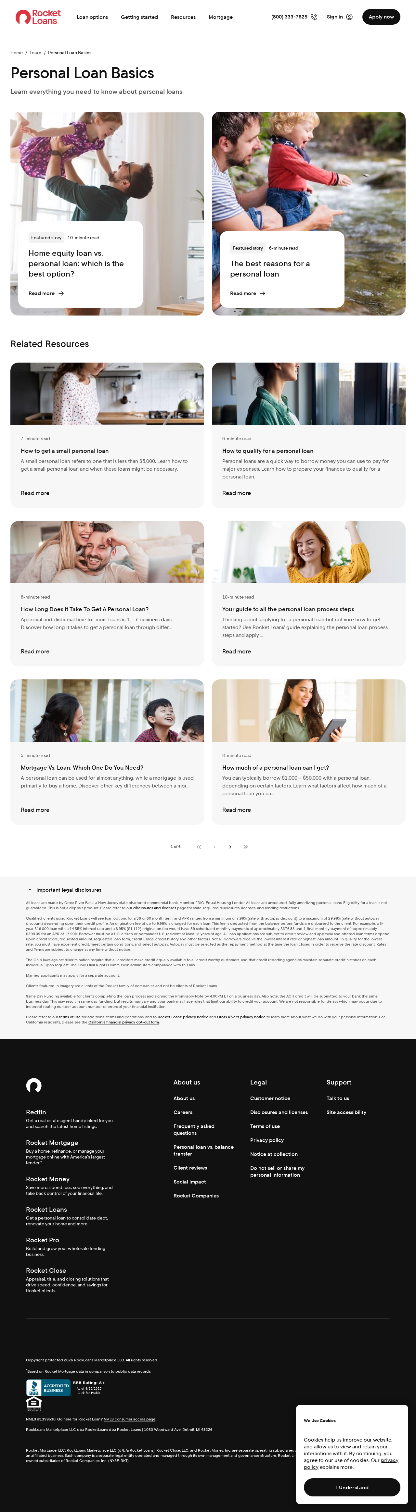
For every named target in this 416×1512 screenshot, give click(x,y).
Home (16, 53)
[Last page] (246, 847)
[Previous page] (214, 847)
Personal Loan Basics (69, 53)
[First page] (199, 847)
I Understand (352, 1487)
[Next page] (230, 847)
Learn (35, 53)
